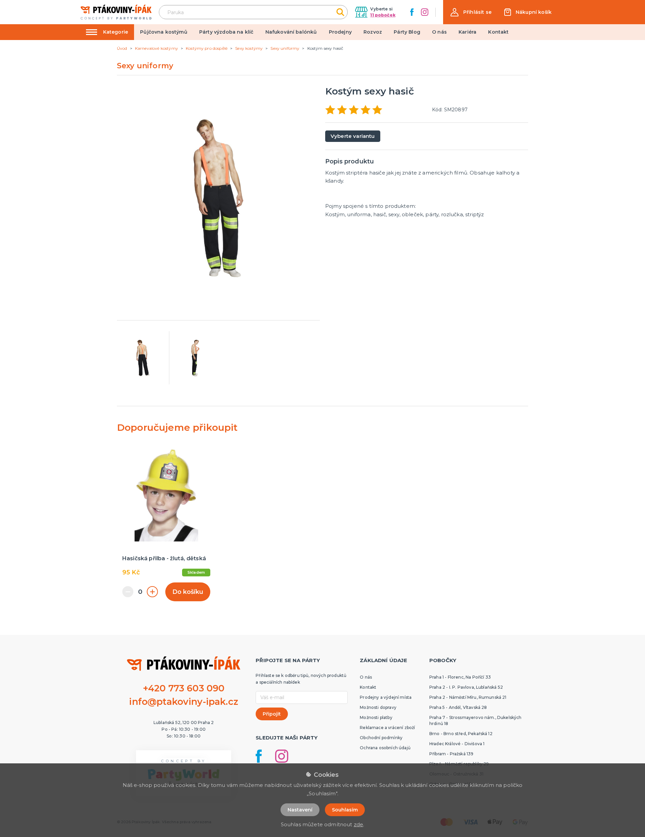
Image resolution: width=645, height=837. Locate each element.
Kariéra (467, 32)
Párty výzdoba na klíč (226, 32)
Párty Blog (407, 32)
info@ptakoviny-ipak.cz (183, 701)
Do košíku (187, 592)
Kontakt (498, 32)
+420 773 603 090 (184, 688)
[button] (470, 12)
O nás (439, 32)
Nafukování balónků (291, 32)
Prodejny (340, 32)
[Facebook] (412, 12)
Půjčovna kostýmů (163, 32)
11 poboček (382, 14)
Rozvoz (372, 32)
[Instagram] (424, 12)
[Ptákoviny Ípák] (116, 12)
